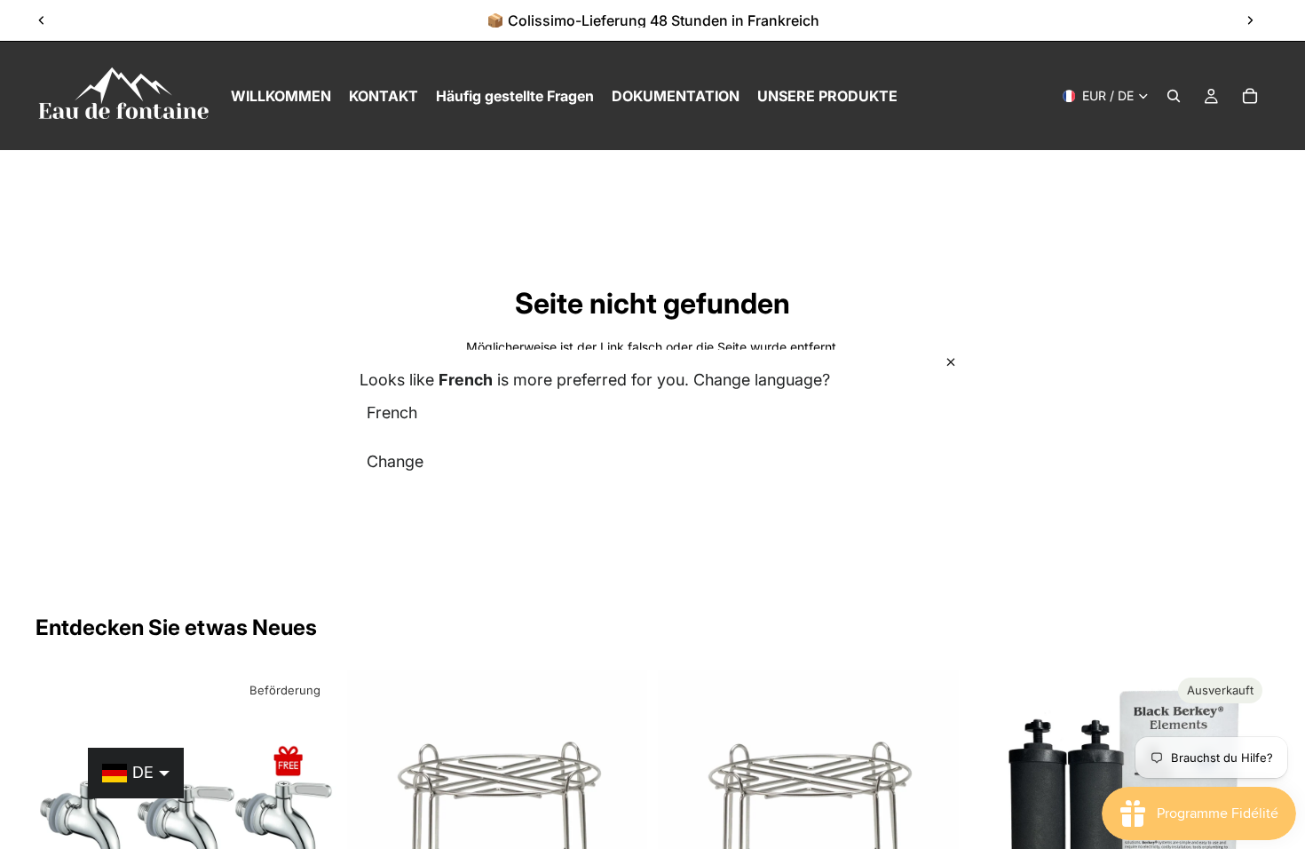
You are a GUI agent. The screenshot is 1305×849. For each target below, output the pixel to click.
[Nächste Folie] (1249, 20)
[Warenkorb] (1249, 95)
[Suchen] (1173, 95)
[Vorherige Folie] (41, 20)
